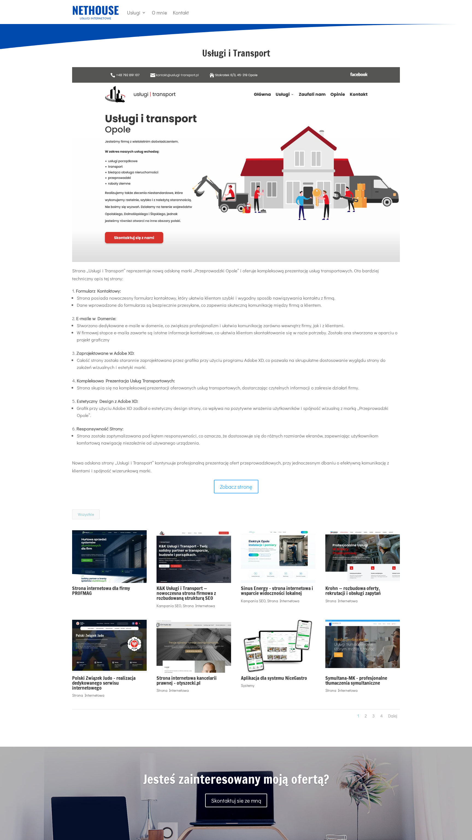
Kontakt (181, 12)
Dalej (392, 716)
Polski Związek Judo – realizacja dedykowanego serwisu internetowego (103, 682)
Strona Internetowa (199, 605)
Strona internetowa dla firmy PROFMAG (101, 591)
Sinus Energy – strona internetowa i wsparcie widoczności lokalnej (277, 591)
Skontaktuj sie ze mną (236, 800)
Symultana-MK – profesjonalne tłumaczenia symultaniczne (356, 680)
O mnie (159, 12)
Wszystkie (86, 514)
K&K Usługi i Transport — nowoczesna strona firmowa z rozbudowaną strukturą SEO (186, 593)
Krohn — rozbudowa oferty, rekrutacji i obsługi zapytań (353, 591)
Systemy (247, 685)
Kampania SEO (169, 605)
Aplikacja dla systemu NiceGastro (274, 677)
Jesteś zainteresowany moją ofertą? (236, 779)
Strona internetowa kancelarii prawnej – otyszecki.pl (187, 680)
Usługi (133, 12)
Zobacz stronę (236, 486)
